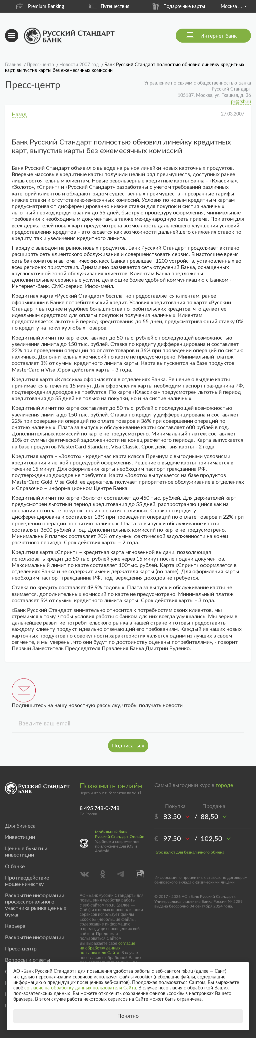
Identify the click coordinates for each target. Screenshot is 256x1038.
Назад (19, 114)
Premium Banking (46, 6)
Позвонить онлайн (111, 786)
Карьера (15, 926)
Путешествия (115, 6)
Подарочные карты (184, 6)
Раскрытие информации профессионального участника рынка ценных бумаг (35, 905)
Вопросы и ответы (27, 960)
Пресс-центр (21, 948)
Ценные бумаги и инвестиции (26, 852)
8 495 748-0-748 (99, 808)
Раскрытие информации (34, 937)
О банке (15, 866)
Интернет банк (218, 36)
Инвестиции (20, 837)
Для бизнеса (20, 826)
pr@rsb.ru (241, 102)
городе (224, 785)
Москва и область (234, 6)
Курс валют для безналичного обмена (189, 852)
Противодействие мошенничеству (27, 881)
